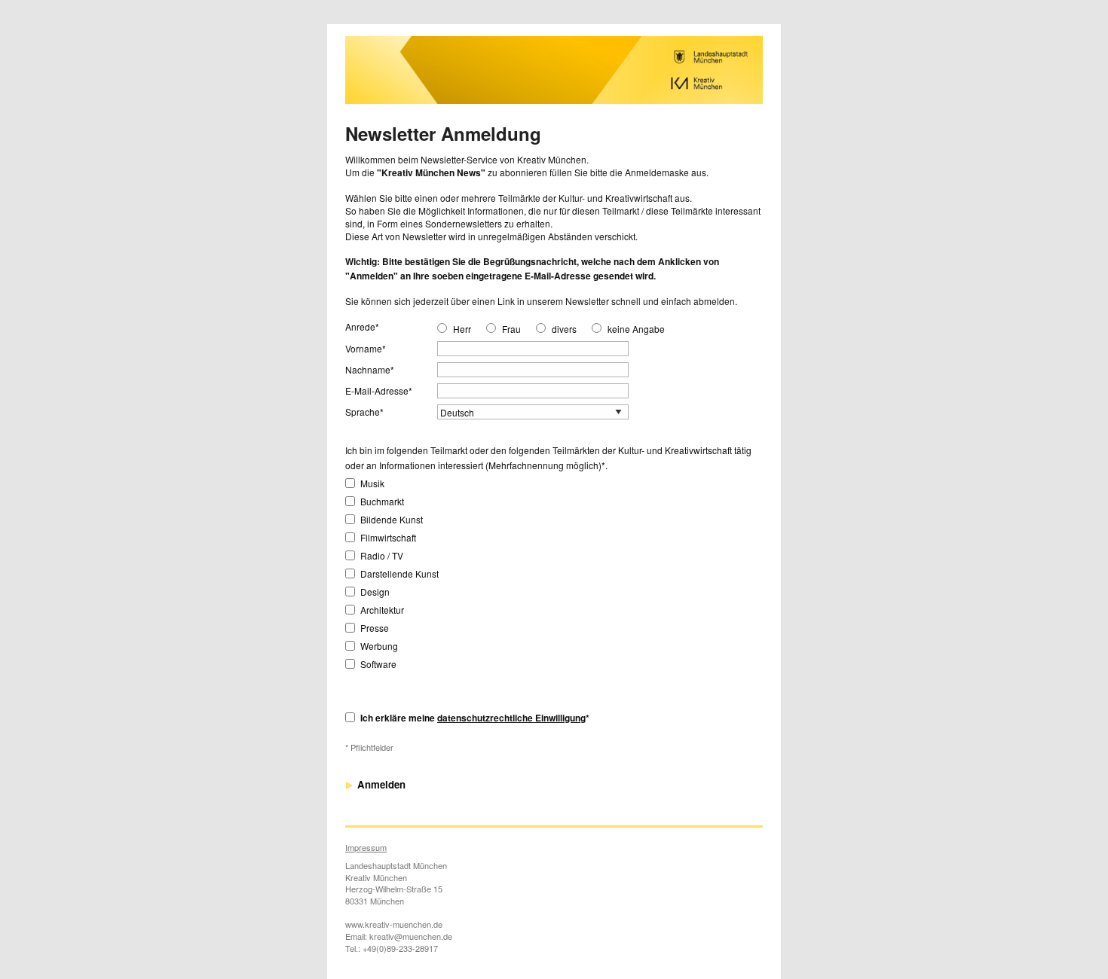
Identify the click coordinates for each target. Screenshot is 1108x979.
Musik (372, 483)
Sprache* (364, 411)
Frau (511, 328)
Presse (374, 627)
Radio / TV (381, 555)
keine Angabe (636, 328)
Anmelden (380, 784)
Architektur (382, 609)
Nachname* (369, 369)
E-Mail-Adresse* (378, 390)
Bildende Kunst (391, 519)
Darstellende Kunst (399, 573)
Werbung (379, 645)
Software (378, 663)
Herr (462, 328)
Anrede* (362, 326)
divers (564, 328)
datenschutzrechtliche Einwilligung (511, 717)
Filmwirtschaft (388, 537)
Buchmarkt (382, 501)
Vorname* (365, 348)
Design (375, 591)
